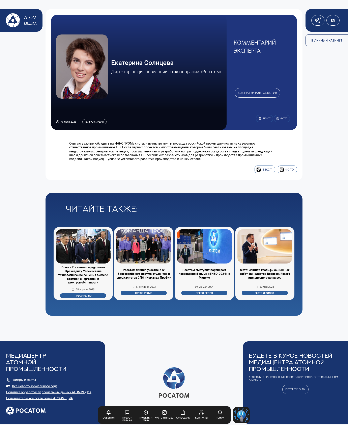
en (333, 20)
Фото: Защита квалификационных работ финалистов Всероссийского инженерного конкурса (265, 273)
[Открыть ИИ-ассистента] (241, 415)
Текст (267, 169)
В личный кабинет (326, 40)
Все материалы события (257, 92)
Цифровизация (94, 121)
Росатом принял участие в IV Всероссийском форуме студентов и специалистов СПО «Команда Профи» (144, 273)
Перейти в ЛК (295, 389)
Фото (290, 169)
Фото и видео (264, 293)
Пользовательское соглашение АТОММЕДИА (39, 398)
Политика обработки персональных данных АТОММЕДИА (48, 392)
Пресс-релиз (83, 295)
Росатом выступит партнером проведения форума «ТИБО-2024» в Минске (204, 273)
